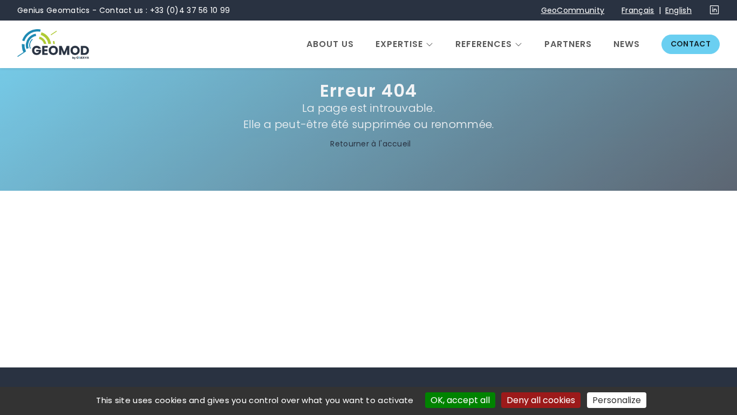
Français (638, 10)
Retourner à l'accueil (370, 143)
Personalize (616, 400)
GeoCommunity (573, 10)
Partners (568, 44)
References (483, 44)
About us (330, 44)
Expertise (399, 44)
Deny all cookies (541, 400)
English (678, 10)
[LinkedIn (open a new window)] (714, 12)
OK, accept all (460, 400)
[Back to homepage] (53, 44)
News (626, 44)
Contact (691, 43)
